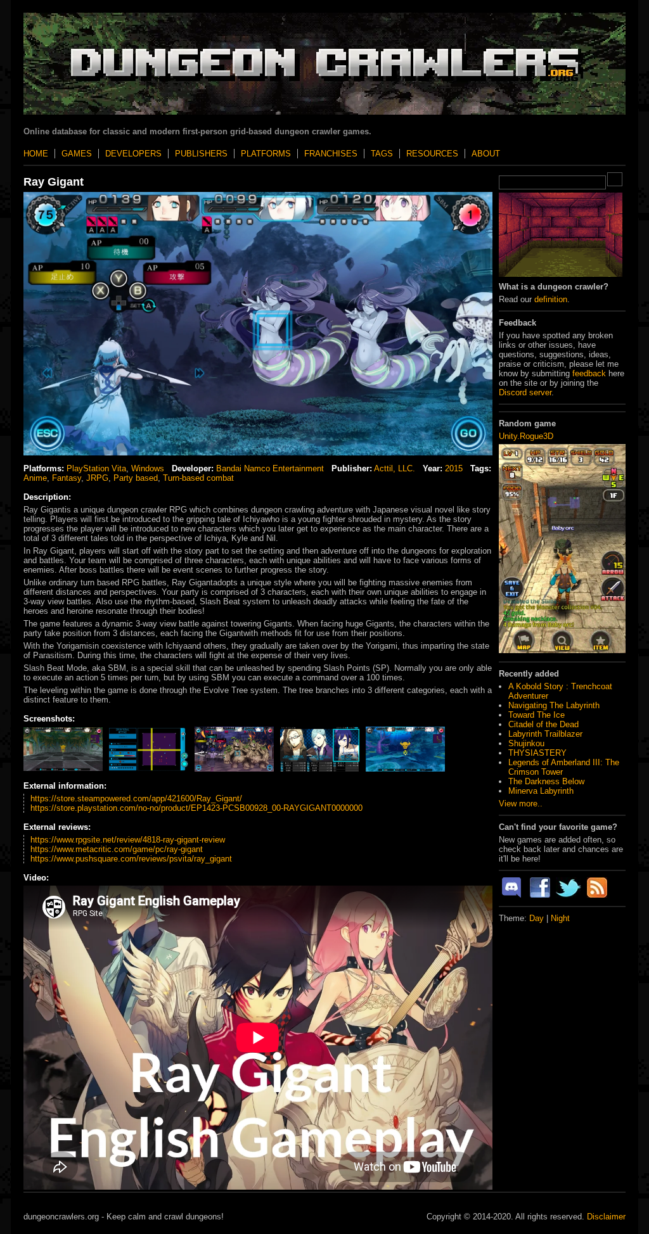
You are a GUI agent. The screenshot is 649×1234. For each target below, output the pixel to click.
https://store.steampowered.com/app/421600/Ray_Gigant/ (136, 798)
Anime (35, 478)
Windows (147, 468)
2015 (454, 468)
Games (76, 153)
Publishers (201, 153)
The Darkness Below (546, 781)
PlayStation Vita (96, 468)
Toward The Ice (536, 715)
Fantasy (66, 478)
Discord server (525, 392)
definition (550, 299)
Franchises (330, 153)
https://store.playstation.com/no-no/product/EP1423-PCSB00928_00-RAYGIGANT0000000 (196, 808)
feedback (589, 373)
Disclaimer (606, 1216)
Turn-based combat (198, 478)
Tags (382, 153)
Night (560, 918)
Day (536, 918)
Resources (432, 153)
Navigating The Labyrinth (554, 705)
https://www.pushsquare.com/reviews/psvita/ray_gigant (131, 858)
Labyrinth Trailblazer (545, 734)
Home (35, 153)
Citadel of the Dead (543, 724)
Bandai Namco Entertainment (270, 468)
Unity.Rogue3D (526, 436)
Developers (133, 153)
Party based (135, 478)
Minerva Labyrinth (541, 791)
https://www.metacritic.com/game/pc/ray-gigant (116, 849)
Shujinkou (526, 743)
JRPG (97, 478)
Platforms (266, 153)
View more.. (521, 803)
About (486, 153)
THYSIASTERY (537, 753)
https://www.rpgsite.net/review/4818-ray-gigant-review (127, 839)
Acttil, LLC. (394, 468)
